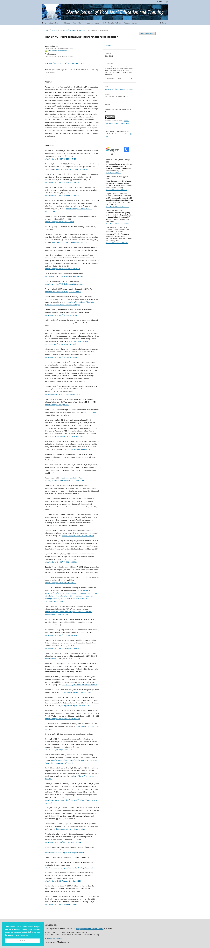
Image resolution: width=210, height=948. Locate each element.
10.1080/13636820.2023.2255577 (117, 207)
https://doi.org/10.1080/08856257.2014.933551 (62, 315)
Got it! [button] (22, 940)
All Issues (66, 23)
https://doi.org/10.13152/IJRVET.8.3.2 (76, 449)
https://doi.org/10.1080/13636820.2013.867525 (62, 195)
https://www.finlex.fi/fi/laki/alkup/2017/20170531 (63, 292)
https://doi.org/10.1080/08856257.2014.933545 (62, 357)
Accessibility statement (53, 938)
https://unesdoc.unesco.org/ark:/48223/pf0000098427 (65, 853)
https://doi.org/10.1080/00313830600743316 (61, 159)
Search (164, 23)
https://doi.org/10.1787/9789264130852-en (60, 583)
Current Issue (78, 23)
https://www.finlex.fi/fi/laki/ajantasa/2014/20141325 (64, 284)
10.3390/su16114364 (113, 173)
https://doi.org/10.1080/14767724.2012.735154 (62, 648)
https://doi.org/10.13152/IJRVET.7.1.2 (58, 750)
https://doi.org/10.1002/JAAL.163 (57, 405)
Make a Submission (147, 33)
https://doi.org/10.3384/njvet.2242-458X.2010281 (63, 881)
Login (166, 2)
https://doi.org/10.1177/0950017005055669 (72, 169)
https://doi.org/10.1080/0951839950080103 (61, 635)
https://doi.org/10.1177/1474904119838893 (61, 562)
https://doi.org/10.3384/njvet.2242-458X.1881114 (63, 842)
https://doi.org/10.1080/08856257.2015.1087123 (79, 685)
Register (159, 2)
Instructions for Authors (112, 23)
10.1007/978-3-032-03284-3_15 (117, 243)
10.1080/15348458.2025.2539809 (117, 224)
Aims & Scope (54, 23)
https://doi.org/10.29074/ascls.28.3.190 (59, 222)
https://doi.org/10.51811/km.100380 (70, 436)
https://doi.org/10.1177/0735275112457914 (72, 829)
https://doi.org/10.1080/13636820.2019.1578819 (69, 242)
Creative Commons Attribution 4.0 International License (117, 123)
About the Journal (130, 23)
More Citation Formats (114, 79)
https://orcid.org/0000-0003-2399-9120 (59, 50)
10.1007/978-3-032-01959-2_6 (116, 190)
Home (44, 23)
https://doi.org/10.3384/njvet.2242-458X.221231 (66, 63)
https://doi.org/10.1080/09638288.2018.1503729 (62, 269)
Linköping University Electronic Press (89, 929)
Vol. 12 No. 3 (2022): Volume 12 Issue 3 (72, 30)
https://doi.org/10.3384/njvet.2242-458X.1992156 (73, 706)
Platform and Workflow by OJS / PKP (57, 942)
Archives (54, 30)
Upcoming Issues (93, 23)
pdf (109, 46)
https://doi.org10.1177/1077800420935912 (77, 692)
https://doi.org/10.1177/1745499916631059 (78, 536)
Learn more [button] (25, 935)
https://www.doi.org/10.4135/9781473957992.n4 (62, 394)
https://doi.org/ (90, 412)
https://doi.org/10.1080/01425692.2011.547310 (62, 182)
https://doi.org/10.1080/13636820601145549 (61, 904)
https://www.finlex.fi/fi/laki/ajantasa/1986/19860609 (64, 276)
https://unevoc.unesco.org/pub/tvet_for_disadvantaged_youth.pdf (69, 868)
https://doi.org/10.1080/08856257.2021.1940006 (62, 719)
